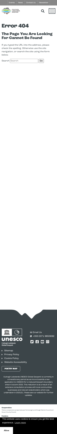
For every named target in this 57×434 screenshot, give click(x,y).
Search (5, 61)
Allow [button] (6, 430)
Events (12, 3)
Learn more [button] (20, 422)
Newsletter (43, 3)
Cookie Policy (11, 358)
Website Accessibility (15, 362)
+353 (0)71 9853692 (43, 336)
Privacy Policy (11, 354)
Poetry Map (11, 369)
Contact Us (31, 3)
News (20, 3)
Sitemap (8, 351)
